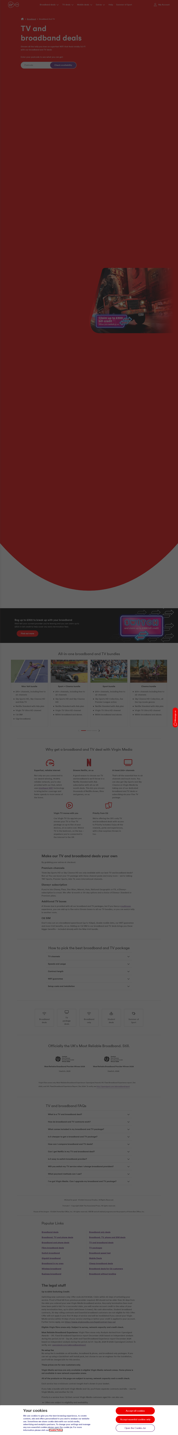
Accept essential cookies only (135, 1419)
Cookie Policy (55, 1430)
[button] (175, 717)
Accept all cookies (135, 1411)
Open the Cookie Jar (135, 1428)
